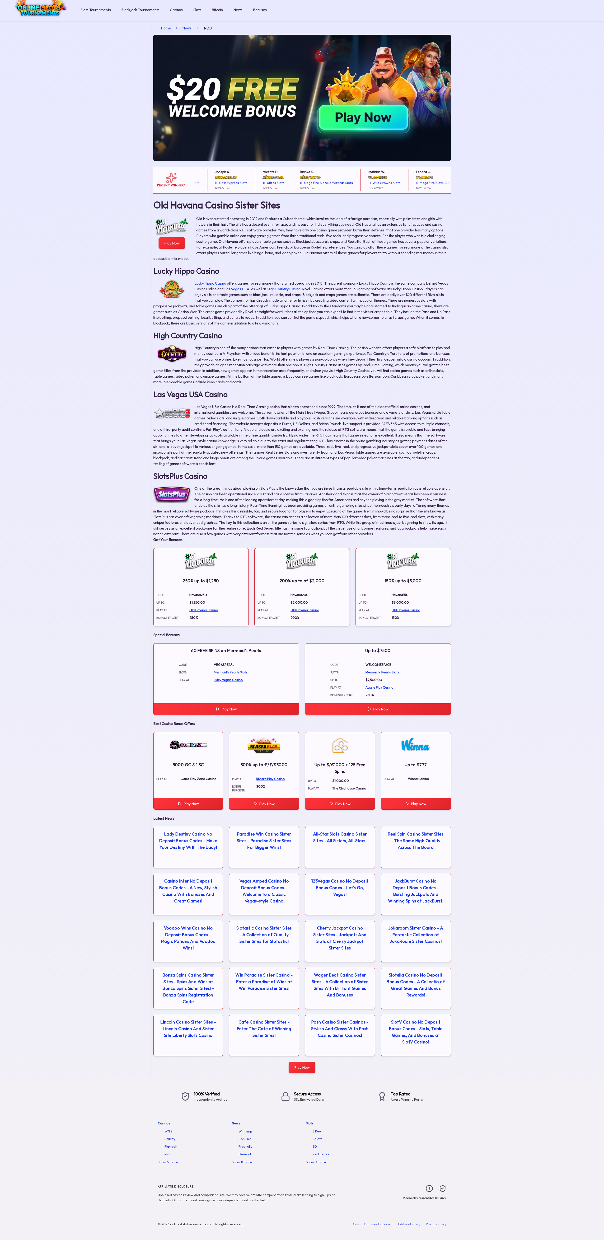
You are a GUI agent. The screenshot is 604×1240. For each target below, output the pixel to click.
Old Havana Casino (203, 610)
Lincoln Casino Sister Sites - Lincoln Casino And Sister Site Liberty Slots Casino (188, 1028)
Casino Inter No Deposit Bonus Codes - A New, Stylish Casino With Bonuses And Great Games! (188, 891)
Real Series (321, 1154)
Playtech (170, 1146)
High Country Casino (283, 289)
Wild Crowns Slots (368, 183)
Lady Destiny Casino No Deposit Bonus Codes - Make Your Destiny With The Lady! (188, 840)
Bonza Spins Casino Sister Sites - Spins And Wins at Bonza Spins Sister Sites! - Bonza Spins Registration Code (188, 988)
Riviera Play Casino (270, 779)
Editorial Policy (409, 1224)
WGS (168, 1131)
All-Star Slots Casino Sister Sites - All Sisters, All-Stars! (340, 837)
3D (315, 1146)
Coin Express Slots (215, 183)
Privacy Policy (436, 1224)
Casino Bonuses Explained (373, 1224)
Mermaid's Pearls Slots (231, 672)
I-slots (317, 1139)
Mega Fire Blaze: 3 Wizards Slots (310, 183)
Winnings (246, 1131)
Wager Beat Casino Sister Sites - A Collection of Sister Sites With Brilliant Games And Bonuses (340, 985)
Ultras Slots (257, 183)
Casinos (176, 9)
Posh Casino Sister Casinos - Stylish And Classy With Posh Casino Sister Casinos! (340, 1028)
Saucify (169, 1139)
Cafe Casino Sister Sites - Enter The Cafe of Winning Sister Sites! (264, 1028)
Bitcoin (217, 9)
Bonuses (260, 9)
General (245, 1154)
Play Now (172, 243)
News (238, 9)
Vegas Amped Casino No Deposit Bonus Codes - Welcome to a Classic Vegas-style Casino (264, 891)
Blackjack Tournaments (140, 9)
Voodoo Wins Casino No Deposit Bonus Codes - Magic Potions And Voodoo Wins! (188, 938)
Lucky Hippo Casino (210, 283)
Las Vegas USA (236, 289)
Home (166, 28)
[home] (39, 17)
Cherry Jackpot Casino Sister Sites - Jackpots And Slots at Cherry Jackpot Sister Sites (340, 938)
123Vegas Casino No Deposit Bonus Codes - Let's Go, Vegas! (340, 887)
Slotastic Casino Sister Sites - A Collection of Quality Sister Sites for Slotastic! (264, 934)
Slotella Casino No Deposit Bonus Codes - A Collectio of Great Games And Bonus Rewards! (416, 985)
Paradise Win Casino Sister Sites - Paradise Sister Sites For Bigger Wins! (264, 840)
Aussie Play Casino (379, 687)
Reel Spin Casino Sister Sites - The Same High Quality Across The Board (416, 840)
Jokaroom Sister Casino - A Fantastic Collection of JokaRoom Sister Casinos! (415, 934)
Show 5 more (168, 1162)
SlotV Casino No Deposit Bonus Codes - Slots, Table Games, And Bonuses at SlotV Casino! (416, 1032)
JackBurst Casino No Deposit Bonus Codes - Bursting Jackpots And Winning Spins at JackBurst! (415, 891)
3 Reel (317, 1131)
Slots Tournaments (95, 9)
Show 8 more (242, 1162)
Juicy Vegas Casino (228, 680)
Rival (167, 1154)
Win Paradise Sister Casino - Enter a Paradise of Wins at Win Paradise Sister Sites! (264, 981)
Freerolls (245, 1146)
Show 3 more (316, 1162)
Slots (197, 9)
